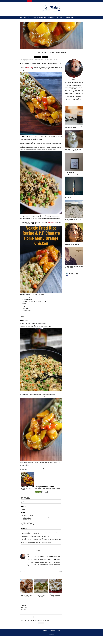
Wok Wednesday (29, 67)
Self (57, 17)
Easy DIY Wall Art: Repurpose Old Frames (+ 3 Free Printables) (72, 173)
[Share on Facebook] (44, 550)
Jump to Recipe (38, 57)
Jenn (28, 554)
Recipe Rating (23, 605)
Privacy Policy (45, 630)
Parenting (68, 17)
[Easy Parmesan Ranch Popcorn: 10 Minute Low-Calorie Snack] (55, 586)
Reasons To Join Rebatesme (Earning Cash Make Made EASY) (73, 126)
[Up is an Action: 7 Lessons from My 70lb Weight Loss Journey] (74, 209)
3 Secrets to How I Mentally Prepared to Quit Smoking (74, 197)
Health (45, 17)
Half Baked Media (56, 632)
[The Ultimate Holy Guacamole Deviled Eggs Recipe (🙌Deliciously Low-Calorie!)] (41, 586)
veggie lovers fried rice (52, 222)
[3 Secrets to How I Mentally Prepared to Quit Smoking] (74, 186)
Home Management (51, 17)
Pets (72, 17)
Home (21, 17)
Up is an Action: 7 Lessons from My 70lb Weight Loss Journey (73, 220)
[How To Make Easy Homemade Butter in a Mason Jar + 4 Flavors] (74, 139)
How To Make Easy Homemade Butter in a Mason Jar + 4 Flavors (73, 150)
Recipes (29, 17)
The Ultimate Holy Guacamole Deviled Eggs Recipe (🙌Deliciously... (41, 595)
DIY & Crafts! (35, 17)
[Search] (82, 17)
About (25, 17)
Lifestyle (41, 17)
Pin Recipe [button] (45, 492)
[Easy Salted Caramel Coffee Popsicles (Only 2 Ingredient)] (26, 586)
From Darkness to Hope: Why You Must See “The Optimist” (74, 267)
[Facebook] (20, 1)
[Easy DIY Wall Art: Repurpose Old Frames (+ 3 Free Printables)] (74, 162)
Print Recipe (45, 57)
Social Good (62, 17)
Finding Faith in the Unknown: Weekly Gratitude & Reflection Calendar (73, 243)
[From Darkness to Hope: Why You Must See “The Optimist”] (74, 256)
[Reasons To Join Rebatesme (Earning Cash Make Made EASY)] (74, 115)
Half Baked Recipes (52, 630)
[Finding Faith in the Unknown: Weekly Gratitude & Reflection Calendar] (74, 232)
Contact (59, 630)
